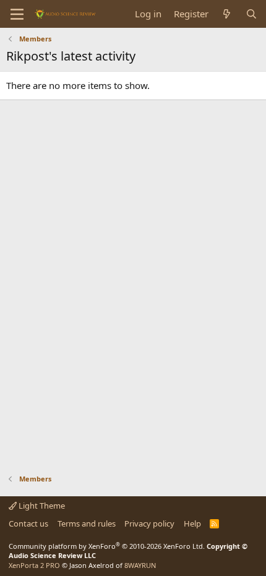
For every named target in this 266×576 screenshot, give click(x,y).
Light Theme (41, 505)
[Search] (251, 14)
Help (192, 523)
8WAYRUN (140, 565)
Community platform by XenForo (107, 546)
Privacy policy (149, 523)
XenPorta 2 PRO (34, 565)
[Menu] (17, 14)
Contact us (28, 523)
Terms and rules (87, 523)
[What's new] (227, 14)
